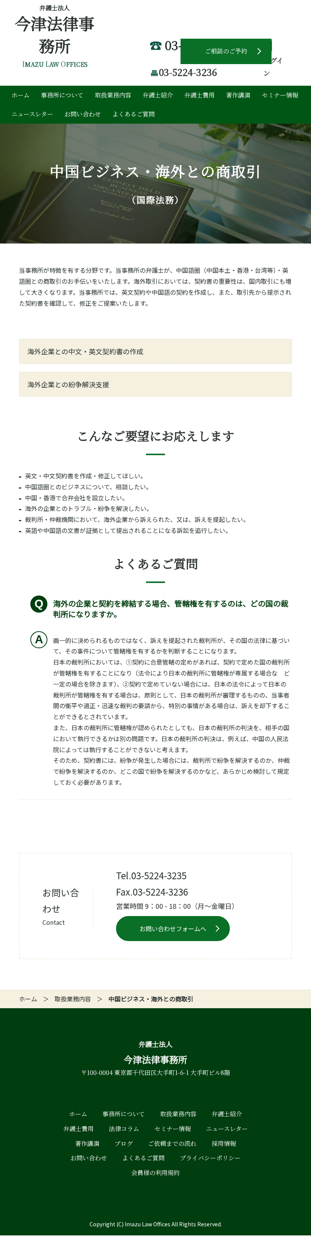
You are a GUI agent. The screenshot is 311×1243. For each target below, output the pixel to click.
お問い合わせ (82, 114)
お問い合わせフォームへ (173, 928)
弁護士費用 (199, 95)
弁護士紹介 (158, 95)
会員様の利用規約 (155, 1172)
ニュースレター (32, 114)
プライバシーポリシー (210, 1157)
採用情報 (224, 1143)
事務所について (62, 95)
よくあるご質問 (133, 114)
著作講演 (238, 95)
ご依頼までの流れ (172, 1143)
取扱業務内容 (113, 95)
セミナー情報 (280, 95)
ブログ (124, 1143)
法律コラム (124, 1128)
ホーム (20, 95)
